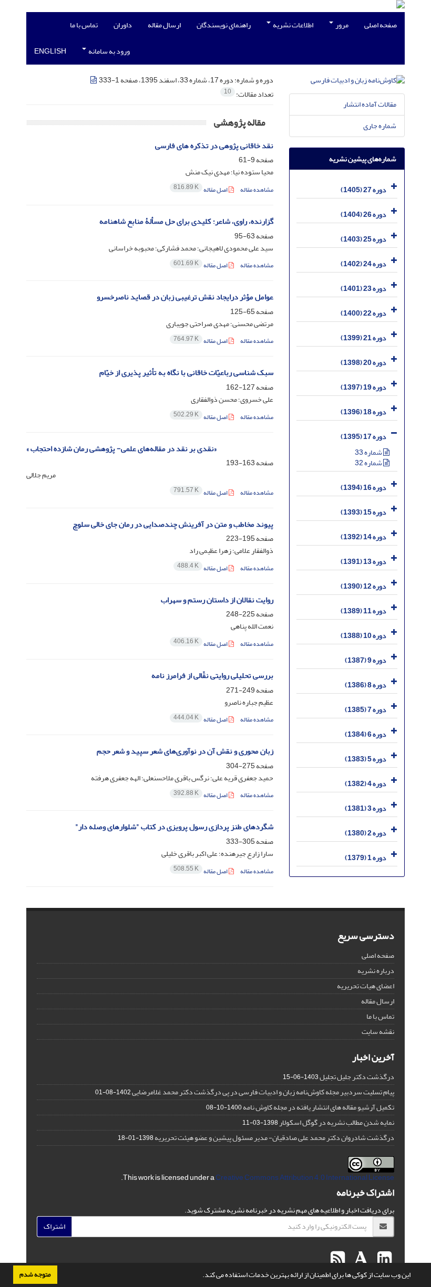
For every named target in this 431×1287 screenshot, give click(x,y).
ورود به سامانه (108, 51)
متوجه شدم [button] (35, 1274)
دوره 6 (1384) (365, 734)
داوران (123, 25)
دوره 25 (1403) (363, 239)
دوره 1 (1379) (365, 858)
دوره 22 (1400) (363, 313)
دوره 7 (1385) (365, 710)
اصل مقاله (201, 190)
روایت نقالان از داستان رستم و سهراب (217, 600)
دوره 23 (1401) (363, 288)
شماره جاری (379, 126)
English (50, 51)
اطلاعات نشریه (292, 25)
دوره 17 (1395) (363, 437)
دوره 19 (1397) (363, 387)
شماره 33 (369, 452)
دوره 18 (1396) (363, 412)
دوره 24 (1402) (363, 264)
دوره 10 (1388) (363, 636)
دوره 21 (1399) (363, 338)
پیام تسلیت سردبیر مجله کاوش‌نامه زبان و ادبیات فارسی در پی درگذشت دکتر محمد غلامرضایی (263, 1092)
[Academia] (359, 1259)
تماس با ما (84, 25)
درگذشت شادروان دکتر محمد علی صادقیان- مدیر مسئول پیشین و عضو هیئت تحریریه (274, 1138)
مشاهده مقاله (256, 190)
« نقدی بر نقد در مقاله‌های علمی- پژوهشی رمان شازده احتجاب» (121, 448)
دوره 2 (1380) (365, 833)
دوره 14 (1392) (363, 537)
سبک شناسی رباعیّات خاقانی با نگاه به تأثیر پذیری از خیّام (186, 372)
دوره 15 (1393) (363, 512)
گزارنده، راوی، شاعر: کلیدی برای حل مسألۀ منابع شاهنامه (186, 221)
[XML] (94, 80)
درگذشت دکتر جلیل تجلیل (357, 1077)
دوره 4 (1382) (365, 784)
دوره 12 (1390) (363, 586)
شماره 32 (369, 463)
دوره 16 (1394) (363, 487)
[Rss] (337, 1259)
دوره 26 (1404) (363, 214)
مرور (341, 25)
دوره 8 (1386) (365, 685)
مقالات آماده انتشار (369, 104)
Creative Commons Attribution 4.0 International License (305, 1177)
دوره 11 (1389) (363, 611)
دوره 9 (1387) (365, 660)
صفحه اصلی (380, 25)
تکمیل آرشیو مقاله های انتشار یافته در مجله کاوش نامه (318, 1107)
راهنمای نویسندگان (224, 25)
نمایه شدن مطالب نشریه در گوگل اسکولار (336, 1122)
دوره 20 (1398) (363, 362)
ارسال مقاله (164, 25)
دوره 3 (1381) (365, 808)
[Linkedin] (383, 1259)
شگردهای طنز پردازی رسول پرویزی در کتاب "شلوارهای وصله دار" (174, 826)
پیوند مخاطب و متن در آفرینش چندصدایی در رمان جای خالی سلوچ (173, 524)
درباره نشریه (375, 971)
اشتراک (54, 1226)
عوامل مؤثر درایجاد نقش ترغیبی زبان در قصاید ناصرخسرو (185, 297)
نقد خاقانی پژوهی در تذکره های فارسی (214, 145)
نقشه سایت (378, 1031)
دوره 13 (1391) (363, 561)
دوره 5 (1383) (365, 759)
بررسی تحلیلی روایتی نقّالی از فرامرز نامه (212, 675)
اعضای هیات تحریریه (365, 986)
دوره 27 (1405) (363, 190)
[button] (199, 1276)
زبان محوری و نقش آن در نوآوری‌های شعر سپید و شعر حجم (185, 751)
